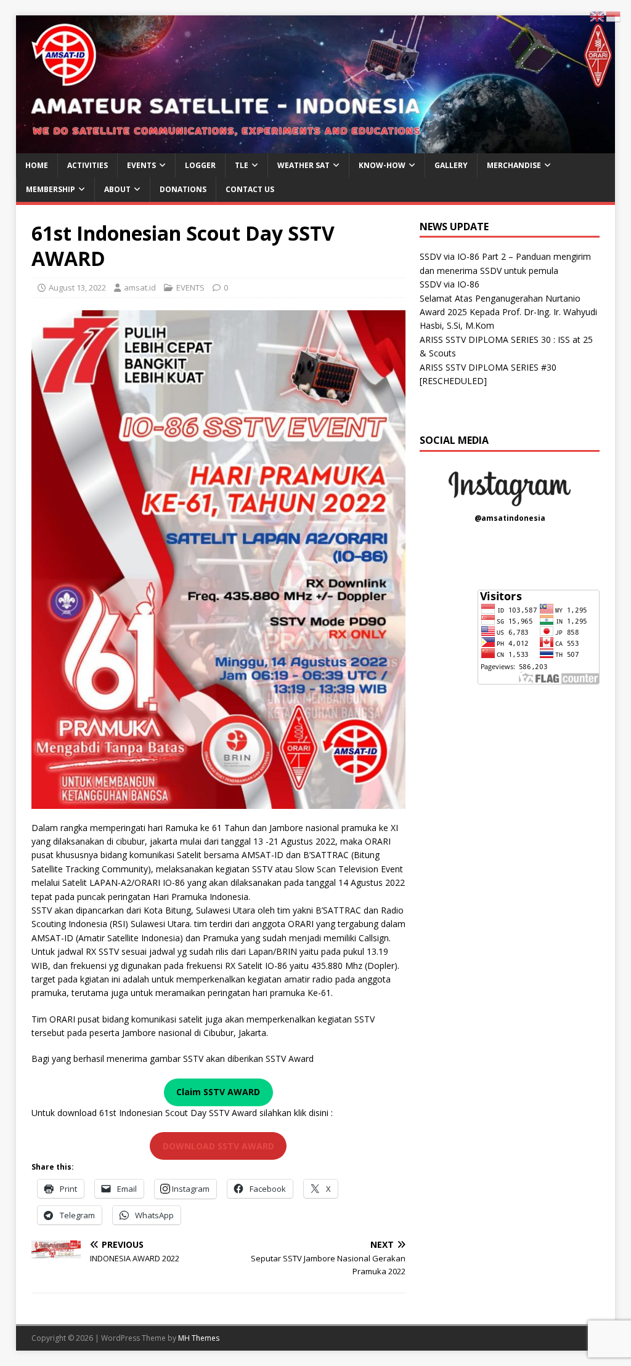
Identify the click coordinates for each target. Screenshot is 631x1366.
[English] (598, 16)
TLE (241, 165)
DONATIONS (183, 189)
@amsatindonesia (509, 518)
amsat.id (140, 287)
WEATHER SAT (303, 165)
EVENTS (141, 165)
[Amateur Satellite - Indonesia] (316, 146)
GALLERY (451, 165)
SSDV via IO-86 (449, 284)
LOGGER (200, 165)
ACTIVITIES (87, 165)
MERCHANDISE (514, 165)
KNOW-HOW (382, 165)
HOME (36, 165)
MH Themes (198, 1338)
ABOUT (117, 189)
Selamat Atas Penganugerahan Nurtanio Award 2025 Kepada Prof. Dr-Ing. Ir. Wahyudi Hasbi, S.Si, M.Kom (508, 312)
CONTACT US (250, 189)
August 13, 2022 (77, 287)
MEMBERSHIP (50, 189)
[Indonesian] (614, 16)
